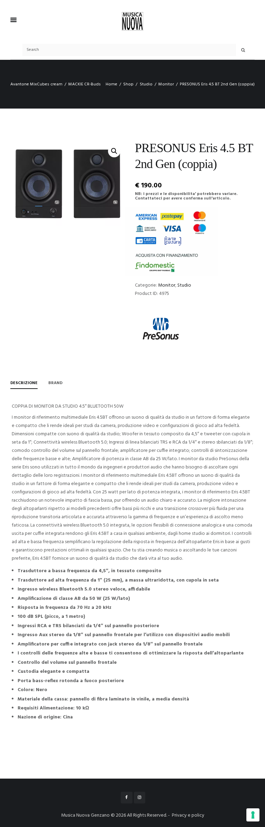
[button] (114, 151)
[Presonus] (161, 329)
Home (111, 84)
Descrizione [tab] (24, 383)
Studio (146, 84)
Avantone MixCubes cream (36, 84)
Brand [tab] (55, 383)
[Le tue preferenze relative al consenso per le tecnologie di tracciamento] (252, 814)
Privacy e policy (188, 815)
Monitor (166, 84)
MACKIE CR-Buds (84, 84)
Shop (128, 84)
